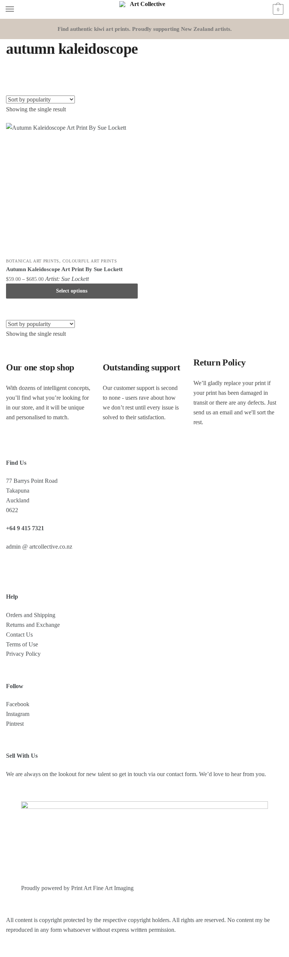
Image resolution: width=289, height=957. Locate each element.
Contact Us (19, 634)
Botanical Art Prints (32, 261)
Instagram (17, 714)
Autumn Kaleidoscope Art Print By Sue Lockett (64, 269)
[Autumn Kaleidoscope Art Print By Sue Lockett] (72, 189)
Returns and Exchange (33, 625)
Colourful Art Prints (89, 261)
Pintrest (15, 723)
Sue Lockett (75, 279)
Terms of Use (22, 644)
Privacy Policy (23, 654)
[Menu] (17, 9)
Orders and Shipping (30, 615)
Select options (71, 291)
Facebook (17, 704)
